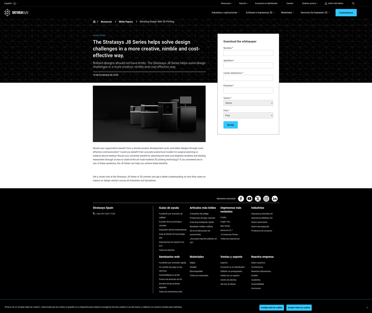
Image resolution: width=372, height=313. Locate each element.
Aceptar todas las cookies (299, 307)
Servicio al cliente (228, 284)
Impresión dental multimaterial (172, 230)
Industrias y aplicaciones (224, 12)
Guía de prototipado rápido (202, 222)
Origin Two (225, 222)
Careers (289, 3)
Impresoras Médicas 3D (261, 218)
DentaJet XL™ (226, 230)
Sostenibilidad (257, 284)
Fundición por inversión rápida (172, 263)
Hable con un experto (229, 275)
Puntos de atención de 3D (170, 279)
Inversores (256, 288)
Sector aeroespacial (260, 226)
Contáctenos (257, 267)
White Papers (126, 21)
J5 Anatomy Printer (229, 234)
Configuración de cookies (271, 307)
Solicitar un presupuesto (231, 271)
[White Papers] (136, 21)
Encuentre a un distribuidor (232, 267)
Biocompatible (196, 271)
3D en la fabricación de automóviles (200, 233)
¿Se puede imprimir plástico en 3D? (203, 241)
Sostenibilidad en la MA (169, 275)
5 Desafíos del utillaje (199, 214)
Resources (225, 3)
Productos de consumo (261, 231)
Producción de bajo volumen (202, 218)
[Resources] (115, 21)
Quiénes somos (309, 3)
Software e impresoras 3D (259, 12)
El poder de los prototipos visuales (170, 224)
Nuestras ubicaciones (261, 271)
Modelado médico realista (201, 226)
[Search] (353, 3)
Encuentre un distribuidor (266, 3)
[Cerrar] (367, 307)
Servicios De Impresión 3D (314, 12)
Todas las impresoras (230, 239)
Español (8, 3)
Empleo (254, 275)
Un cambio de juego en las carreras (170, 269)
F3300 (223, 217)
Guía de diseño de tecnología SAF (172, 236)
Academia (255, 280)
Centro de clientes (228, 280)
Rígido (192, 263)
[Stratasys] (16, 12)
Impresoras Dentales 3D (262, 214)
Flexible (193, 267)
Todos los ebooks (167, 250)
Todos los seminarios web (170, 291)
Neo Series (225, 226)
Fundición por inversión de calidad (171, 216)
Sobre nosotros (258, 263)
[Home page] (93, 22)
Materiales (286, 12)
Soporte (242, 3)
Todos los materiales (199, 275)
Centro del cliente (335, 3)
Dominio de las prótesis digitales (169, 285)
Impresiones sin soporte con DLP (171, 244)
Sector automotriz (259, 222)
